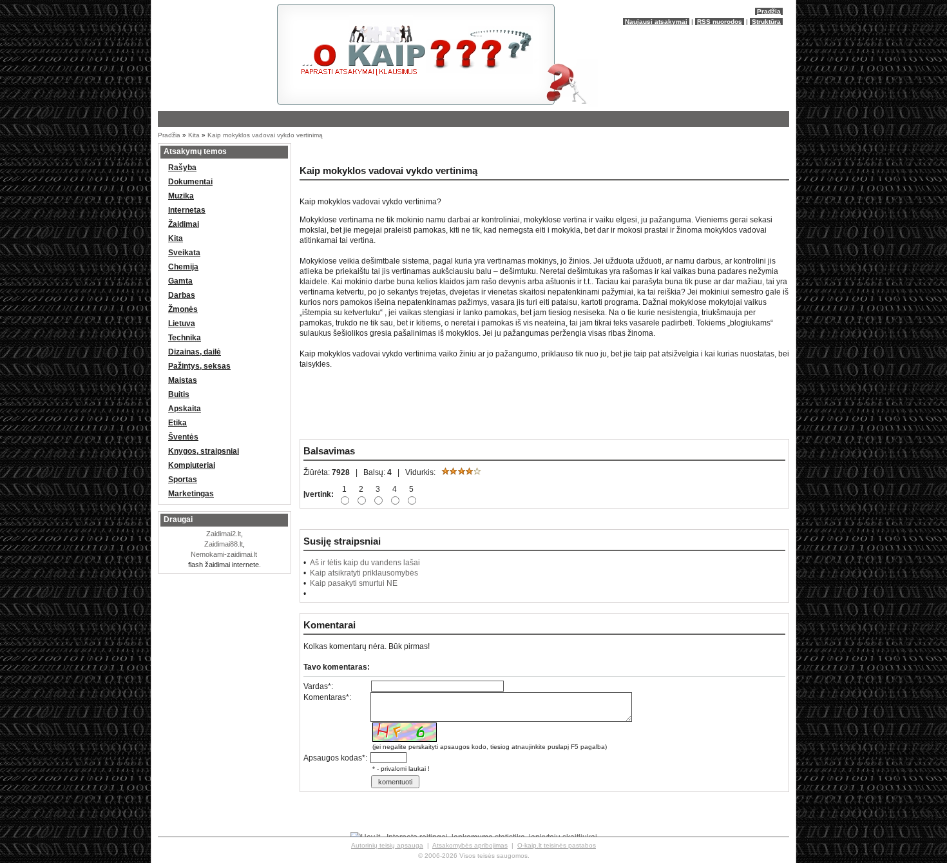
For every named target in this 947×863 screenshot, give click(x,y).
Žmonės (183, 309)
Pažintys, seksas (199, 366)
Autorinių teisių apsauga (387, 845)
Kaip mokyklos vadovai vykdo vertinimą (265, 135)
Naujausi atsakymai (656, 21)
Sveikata (184, 252)
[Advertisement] (447, 151)
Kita (194, 135)
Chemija (183, 266)
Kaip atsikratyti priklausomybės (364, 572)
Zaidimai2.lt (223, 534)
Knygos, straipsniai (203, 451)
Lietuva (181, 323)
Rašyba (182, 167)
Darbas (181, 295)
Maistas (182, 380)
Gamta (180, 281)
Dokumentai (190, 181)
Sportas (182, 479)
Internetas (187, 210)
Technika (184, 337)
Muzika (181, 195)
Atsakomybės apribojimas (470, 845)
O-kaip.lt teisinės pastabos (556, 845)
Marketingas (191, 493)
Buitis (178, 394)
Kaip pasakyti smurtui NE (353, 583)
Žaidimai (183, 224)
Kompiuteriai (191, 465)
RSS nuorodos (719, 21)
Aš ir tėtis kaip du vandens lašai (365, 562)
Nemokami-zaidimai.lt (224, 554)
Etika (177, 422)
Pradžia (769, 11)
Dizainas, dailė (194, 351)
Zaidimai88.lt (223, 544)
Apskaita (184, 408)
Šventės (183, 436)
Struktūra (766, 21)
